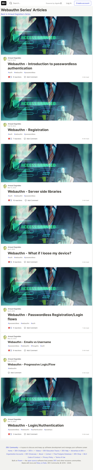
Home (10, 451)
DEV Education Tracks (51, 451)
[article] (46, 54)
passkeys (48, 430)
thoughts (35, 346)
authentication (37, 430)
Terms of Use (60, 457)
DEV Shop (77, 454)
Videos (38, 451)
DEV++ (31, 451)
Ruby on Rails (42, 463)
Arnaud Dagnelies (14, 58)
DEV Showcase (31, 454)
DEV (55, 460)
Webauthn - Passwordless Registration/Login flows (45, 317)
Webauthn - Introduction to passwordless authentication (42, 66)
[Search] (11, 3)
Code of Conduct (34, 457)
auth (10, 72)
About (41, 454)
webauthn (18, 72)
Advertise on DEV (77, 451)
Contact (48, 454)
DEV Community (12, 447)
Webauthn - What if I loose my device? (39, 253)
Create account (82, 3)
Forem (20, 460)
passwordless (29, 72)
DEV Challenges (20, 451)
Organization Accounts (14, 454)
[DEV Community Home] (4, 3)
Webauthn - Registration (28, 130)
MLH (85, 454)
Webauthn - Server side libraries (34, 191)
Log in (68, 3)
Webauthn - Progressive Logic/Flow (31, 364)
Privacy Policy (48, 457)
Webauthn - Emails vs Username (29, 342)
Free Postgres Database (63, 454)
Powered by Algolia (53, 3)
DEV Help (65, 451)
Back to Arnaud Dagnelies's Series (15, 14)
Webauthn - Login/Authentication (36, 425)
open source (32, 460)
